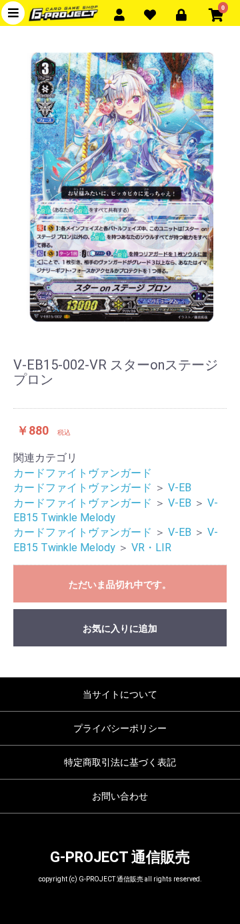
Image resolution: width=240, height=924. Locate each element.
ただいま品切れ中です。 (120, 584)
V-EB (179, 487)
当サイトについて (120, 694)
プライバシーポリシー (120, 728)
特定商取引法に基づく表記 (120, 762)
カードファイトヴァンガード (82, 473)
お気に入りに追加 (120, 628)
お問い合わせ (120, 796)
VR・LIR (151, 547)
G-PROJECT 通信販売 (120, 857)
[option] (120, 187)
